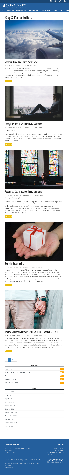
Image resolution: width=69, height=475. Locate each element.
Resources (58, 10)
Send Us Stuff (9, 467)
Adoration (8, 369)
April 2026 (8, 399)
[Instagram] (60, 1)
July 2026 (8, 395)
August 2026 (9, 392)
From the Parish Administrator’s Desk (18, 372)
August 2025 (9, 426)
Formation (34, 10)
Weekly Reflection (11, 383)
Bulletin (10, 10)
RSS (61, 369)
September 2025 (11, 423)
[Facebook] (50, 1)
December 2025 (11, 412)
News (7, 376)
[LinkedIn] (65, 1)
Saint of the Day (58, 448)
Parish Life (46, 10)
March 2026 (9, 402)
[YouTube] (55, 1)
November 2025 (11, 416)
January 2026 (9, 409)
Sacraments (21, 10)
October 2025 (10, 419)
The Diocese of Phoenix (56, 455)
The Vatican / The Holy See (55, 453)
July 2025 (8, 429)
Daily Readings (59, 450)
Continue (9, 81)
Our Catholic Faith (11, 379)
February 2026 (10, 405)
